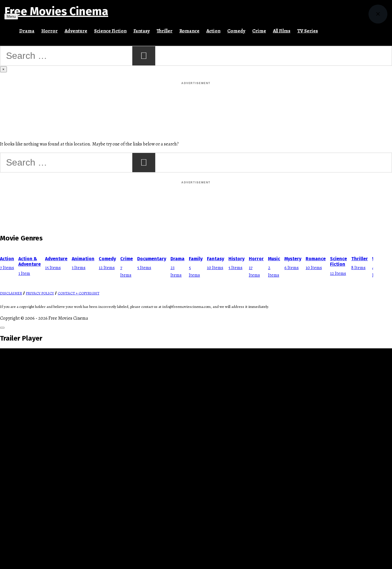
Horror (49, 31)
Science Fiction (110, 31)
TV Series (307, 31)
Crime (259, 31)
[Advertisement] (196, 99)
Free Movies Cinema (56, 11)
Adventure (76, 31)
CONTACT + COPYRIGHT (78, 293)
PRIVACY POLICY (40, 293)
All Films (281, 31)
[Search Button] (324, 28)
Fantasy (141, 31)
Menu (11, 16)
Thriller (164, 31)
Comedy (236, 31)
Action (213, 31)
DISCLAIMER (11, 293)
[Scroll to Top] (2, 328)
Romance (189, 31)
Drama (26, 31)
